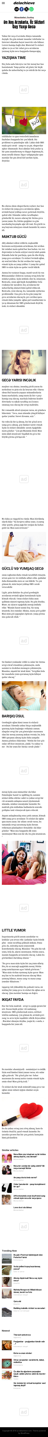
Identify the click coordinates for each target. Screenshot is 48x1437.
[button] (3, 3)
